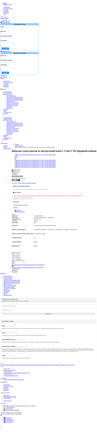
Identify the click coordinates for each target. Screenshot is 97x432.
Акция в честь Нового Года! (11, 375)
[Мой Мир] (17, 180)
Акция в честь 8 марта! (10, 370)
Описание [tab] (18, 210)
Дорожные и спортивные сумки (12, 280)
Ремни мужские (11, 101)
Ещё (5, 14)
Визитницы (10, 106)
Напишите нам (6, 22)
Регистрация (8, 4)
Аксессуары (9, 94)
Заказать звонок (6, 51)
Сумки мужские (8, 93)
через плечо (72, 364)
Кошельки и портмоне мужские (15, 100)
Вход (6, 3)
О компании (7, 7)
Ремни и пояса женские (13, 102)
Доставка (6, 10)
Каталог (4, 273)
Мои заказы (7, 395)
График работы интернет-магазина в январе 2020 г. (17, 373)
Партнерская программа (10, 396)
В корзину (14, 174)
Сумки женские (8, 91)
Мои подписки (7, 400)
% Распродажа (7, 112)
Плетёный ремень (54, 364)
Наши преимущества (7, 148)
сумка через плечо (63, 364)
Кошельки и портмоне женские (15, 98)
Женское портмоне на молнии (41, 364)
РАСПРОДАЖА (8, 295)
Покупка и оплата (8, 8)
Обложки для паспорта (13, 105)
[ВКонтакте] (13, 180)
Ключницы (9, 108)
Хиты (5, 110)
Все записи (3, 378)
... (4, 115)
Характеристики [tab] (20, 211)
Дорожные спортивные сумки (14, 97)
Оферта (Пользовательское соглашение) (14, 379)
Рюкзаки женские (11, 95)
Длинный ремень (13, 364)
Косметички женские (12, 104)
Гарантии (6, 11)
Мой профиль (7, 398)
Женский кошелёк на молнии (25, 364)
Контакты (6, 12)
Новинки (6, 109)
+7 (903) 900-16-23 (5, 21)
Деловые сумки (5, 364)
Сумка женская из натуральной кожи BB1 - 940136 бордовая (27, 267)
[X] (19, 180)
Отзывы (6, 113)
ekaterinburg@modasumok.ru (12, 410)
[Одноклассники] (15, 180)
